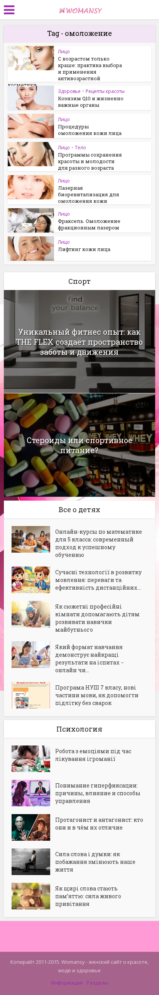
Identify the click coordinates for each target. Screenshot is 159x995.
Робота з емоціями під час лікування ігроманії (93, 754)
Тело (80, 147)
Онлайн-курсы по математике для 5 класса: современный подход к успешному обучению (98, 543)
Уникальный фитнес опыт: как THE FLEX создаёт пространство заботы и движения (79, 342)
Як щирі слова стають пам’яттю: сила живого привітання (88, 896)
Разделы (97, 982)
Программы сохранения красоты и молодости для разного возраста (90, 161)
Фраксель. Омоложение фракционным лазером (89, 224)
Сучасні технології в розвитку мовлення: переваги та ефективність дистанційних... (98, 579)
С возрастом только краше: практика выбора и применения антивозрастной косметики (65, 71)
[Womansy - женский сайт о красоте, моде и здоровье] (79, 9)
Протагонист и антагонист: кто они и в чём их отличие (99, 823)
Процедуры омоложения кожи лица (90, 130)
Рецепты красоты (105, 91)
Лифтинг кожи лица (84, 249)
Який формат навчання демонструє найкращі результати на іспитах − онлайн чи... (89, 658)
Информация (67, 982)
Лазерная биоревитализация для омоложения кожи (88, 194)
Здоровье (69, 91)
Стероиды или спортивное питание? (79, 445)
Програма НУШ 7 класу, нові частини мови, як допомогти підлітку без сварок (97, 695)
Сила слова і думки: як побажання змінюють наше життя (95, 861)
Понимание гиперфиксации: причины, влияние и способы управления (97, 793)
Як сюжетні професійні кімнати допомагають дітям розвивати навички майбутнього (97, 618)
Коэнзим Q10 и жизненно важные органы (90, 101)
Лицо (64, 51)
